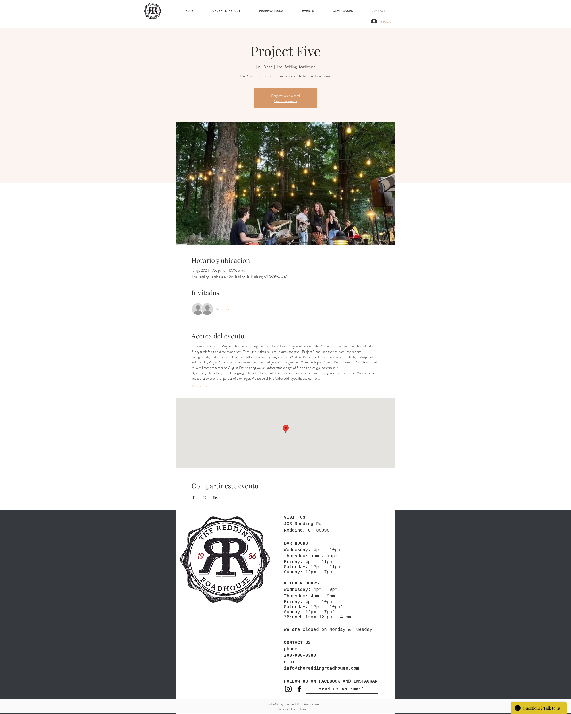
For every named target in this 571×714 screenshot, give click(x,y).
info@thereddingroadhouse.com (321, 668)
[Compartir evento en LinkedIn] (215, 497)
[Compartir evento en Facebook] (194, 497)
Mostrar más (200, 386)
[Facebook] (299, 689)
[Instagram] (288, 689)
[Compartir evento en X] (205, 497)
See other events (285, 100)
